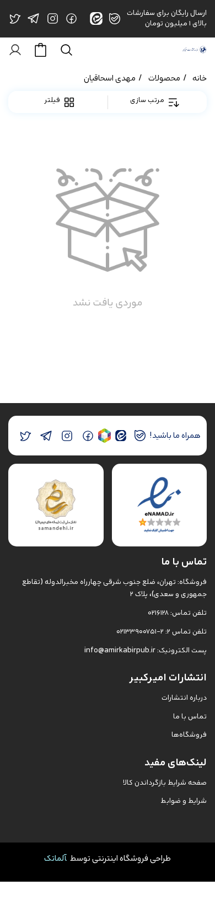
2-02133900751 (140, 631)
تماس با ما (190, 716)
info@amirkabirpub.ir (119, 650)
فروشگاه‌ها (189, 735)
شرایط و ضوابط (183, 801)
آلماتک (55, 858)
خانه (199, 78)
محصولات (164, 78)
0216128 (158, 613)
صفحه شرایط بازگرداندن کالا (165, 782)
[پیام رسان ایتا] (120, 436)
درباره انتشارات (184, 698)
